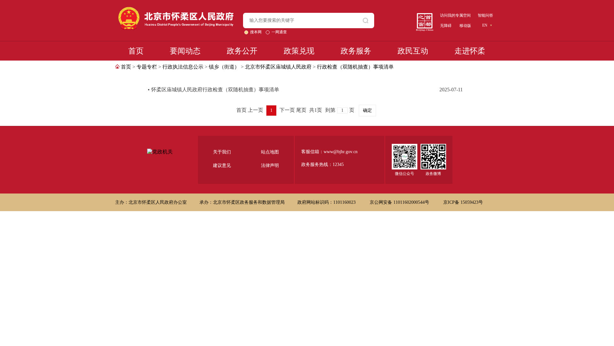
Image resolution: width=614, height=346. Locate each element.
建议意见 (222, 165)
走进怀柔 (469, 51)
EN (484, 25)
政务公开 (242, 51)
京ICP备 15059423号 (463, 202)
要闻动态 (185, 51)
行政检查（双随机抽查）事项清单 (355, 67)
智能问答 (485, 15)
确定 (367, 110)
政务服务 (356, 51)
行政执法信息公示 (182, 67)
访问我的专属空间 (455, 15)
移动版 (465, 25)
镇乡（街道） (224, 67)
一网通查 (279, 32)
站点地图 (270, 152)
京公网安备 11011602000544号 (400, 202)
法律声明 (270, 165)
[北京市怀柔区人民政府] (175, 9)
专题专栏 (147, 67)
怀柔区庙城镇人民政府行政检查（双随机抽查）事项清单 (215, 89)
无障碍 (446, 25)
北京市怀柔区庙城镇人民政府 (278, 67)
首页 (136, 51)
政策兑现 (299, 51)
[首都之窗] (425, 15)
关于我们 (222, 152)
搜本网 (256, 32)
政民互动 (413, 51)
